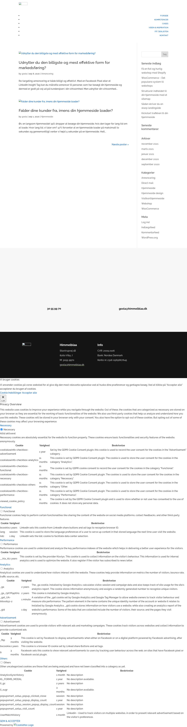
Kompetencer (161, 20)
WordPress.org (149, 237)
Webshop (146, 203)
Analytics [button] (5, 564)
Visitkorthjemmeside (152, 198)
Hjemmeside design (152, 193)
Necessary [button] (6, 425)
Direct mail (147, 183)
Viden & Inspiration (158, 27)
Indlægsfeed (148, 227)
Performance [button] (7, 540)
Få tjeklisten (161, 31)
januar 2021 (147, 154)
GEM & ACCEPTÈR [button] (10, 721)
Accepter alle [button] (29, 392)
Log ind (145, 222)
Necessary (9, 429)
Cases (165, 23)
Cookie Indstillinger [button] (10, 392)
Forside (164, 16)
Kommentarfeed (150, 232)
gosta (24, 74)
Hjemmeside (47, 116)
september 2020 (150, 164)
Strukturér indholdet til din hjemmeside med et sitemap (154, 95)
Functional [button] (6, 507)
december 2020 (150, 159)
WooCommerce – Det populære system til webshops (153, 81)
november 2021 (149, 143)
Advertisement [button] (8, 617)
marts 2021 (147, 149)
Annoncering (47, 74)
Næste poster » (120, 144)
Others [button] (3, 658)
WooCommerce (150, 208)
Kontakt (164, 35)
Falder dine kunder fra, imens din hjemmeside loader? (66, 110)
